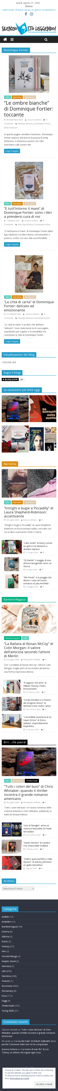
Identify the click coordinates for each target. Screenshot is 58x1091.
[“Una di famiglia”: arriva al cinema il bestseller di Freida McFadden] (12, 824)
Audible (5, 916)
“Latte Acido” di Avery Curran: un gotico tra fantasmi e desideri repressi (38, 545)
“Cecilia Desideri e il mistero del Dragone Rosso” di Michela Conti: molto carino (37, 702)
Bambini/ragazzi (13, 638)
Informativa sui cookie (19, 1078)
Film (4, 951)
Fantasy (6, 946)
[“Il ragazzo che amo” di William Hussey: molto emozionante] (12, 681)
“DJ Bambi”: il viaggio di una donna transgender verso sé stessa (37, 563)
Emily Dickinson (10, 127)
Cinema (5, 931)
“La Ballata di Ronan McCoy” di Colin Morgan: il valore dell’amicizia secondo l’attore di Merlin (28, 649)
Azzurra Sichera (35, 119)
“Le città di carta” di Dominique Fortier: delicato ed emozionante (29, 305)
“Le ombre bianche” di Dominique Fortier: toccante (28, 108)
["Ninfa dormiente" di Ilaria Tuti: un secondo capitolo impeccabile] (15, 440)
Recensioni (29, 97)
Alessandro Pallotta (31, 659)
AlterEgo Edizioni (25, 123)
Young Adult (8, 1010)
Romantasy (7, 990)
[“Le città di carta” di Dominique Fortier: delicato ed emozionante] (29, 257)
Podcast (6, 980)
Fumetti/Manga (9, 956)
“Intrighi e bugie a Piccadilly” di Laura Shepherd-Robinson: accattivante (28, 512)
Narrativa (17, 97)
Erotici (5, 941)
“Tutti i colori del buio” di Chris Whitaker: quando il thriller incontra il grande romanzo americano (28, 792)
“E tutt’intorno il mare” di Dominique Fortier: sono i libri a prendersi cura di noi (28, 212)
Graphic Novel (9, 961)
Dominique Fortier (42, 123)
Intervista (6, 966)
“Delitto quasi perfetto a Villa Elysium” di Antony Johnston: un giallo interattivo (37, 861)
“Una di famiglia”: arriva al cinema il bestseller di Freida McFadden (37, 828)
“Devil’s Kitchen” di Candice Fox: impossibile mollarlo (36, 844)
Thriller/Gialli (31, 780)
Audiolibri (6, 921)
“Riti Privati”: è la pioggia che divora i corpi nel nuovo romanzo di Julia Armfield (37, 580)
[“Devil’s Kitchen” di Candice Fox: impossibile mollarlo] (12, 841)
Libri (7, 97)
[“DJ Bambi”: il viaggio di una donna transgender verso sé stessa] (12, 558)
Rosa (4, 995)
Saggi (4, 1000)
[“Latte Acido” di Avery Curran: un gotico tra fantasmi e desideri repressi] (12, 541)
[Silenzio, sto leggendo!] (29, 23)
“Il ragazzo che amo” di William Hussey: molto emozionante (34, 685)
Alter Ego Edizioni (25, 224)
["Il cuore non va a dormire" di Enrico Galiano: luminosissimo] (42, 440)
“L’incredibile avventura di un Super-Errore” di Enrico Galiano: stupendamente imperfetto (37, 722)
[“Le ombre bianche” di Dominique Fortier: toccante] (29, 57)
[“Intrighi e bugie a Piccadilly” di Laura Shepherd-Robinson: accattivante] (29, 470)
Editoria (5, 936)
